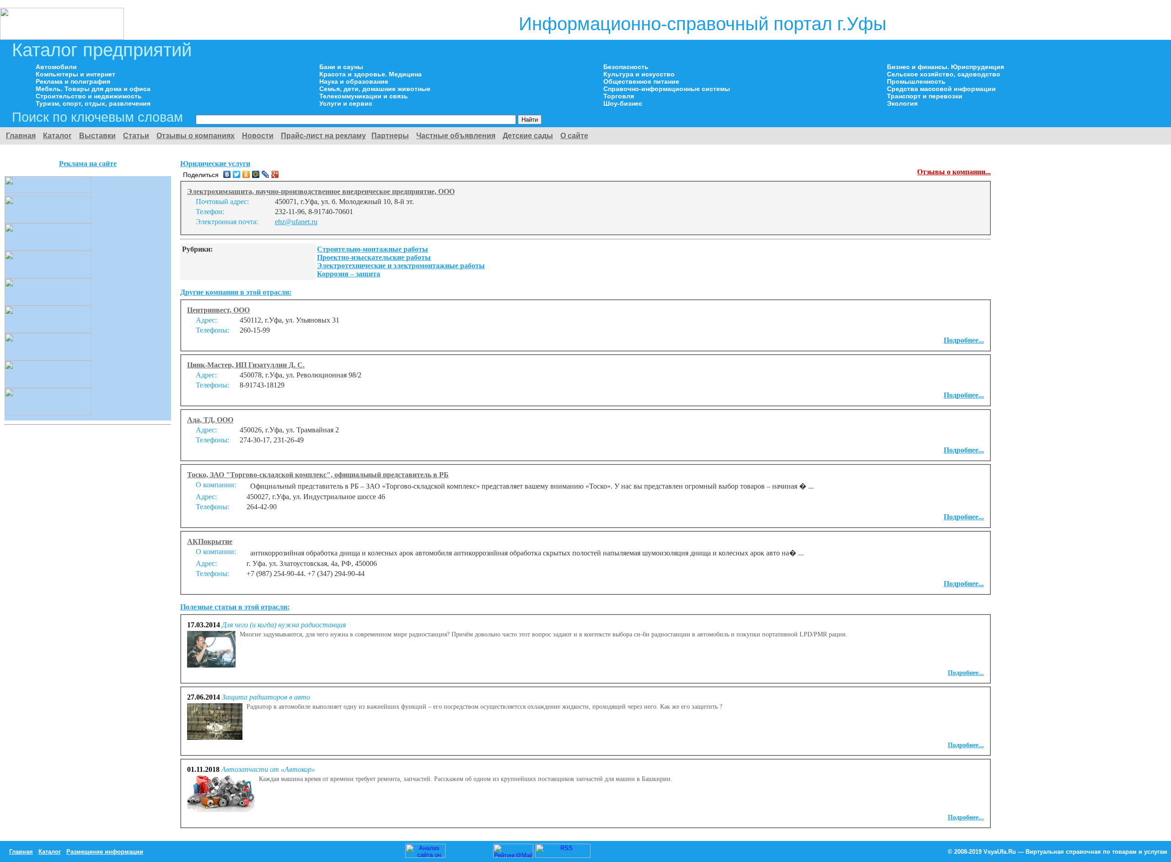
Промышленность (916, 81)
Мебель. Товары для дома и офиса (93, 88)
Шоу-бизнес (622, 103)
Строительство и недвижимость (89, 96)
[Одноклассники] (246, 174)
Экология (902, 103)
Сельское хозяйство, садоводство (943, 74)
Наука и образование (353, 81)
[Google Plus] (275, 174)
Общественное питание (641, 81)
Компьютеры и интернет (75, 74)
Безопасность (626, 66)
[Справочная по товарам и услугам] (62, 37)
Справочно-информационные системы (666, 88)
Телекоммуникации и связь (363, 96)
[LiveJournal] (265, 174)
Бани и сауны (341, 66)
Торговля (618, 96)
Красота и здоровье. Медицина (370, 74)
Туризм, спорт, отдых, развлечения (93, 103)
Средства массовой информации (941, 88)
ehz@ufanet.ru (296, 222)
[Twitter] (237, 174)
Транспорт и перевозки (924, 96)
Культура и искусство (639, 74)
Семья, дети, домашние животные (374, 88)
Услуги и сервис (345, 103)
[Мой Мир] (256, 174)
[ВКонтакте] (227, 174)
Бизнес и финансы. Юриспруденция (945, 66)
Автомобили (56, 66)
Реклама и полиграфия (73, 81)
